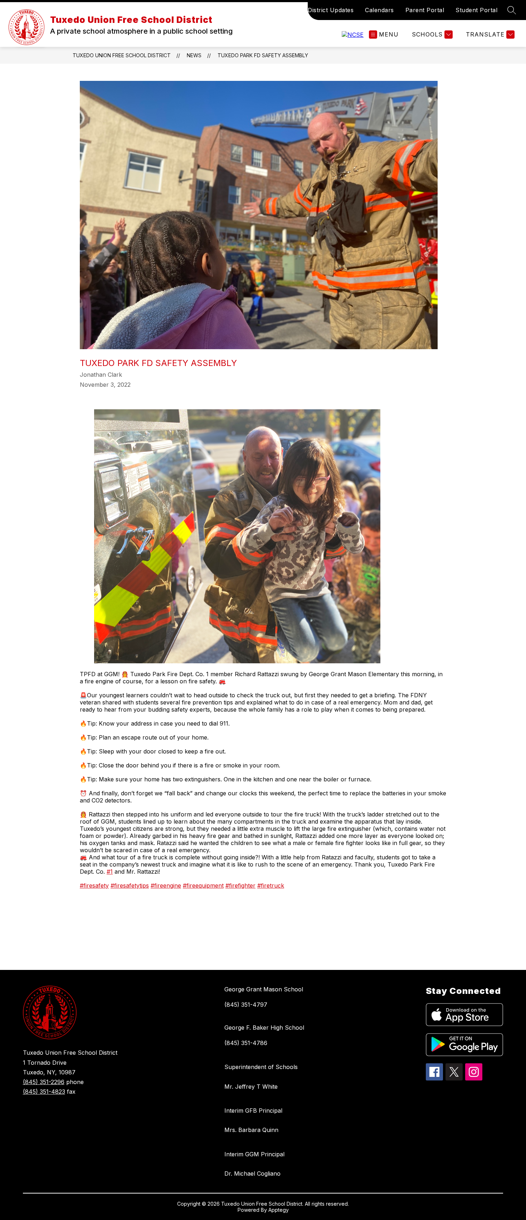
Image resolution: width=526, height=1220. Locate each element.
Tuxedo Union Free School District (122, 55)
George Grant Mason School (263, 989)
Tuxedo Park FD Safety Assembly (263, 55)
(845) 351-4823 (44, 1091)
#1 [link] (110, 871)
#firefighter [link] (240, 885)
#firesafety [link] (94, 885)
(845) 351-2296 (43, 1081)
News (194, 55)
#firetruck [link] (270, 885)
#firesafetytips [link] (130, 885)
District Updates (331, 10)
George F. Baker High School (264, 1027)
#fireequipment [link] (203, 885)
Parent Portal (424, 10)
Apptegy (278, 1210)
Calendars (379, 10)
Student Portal (476, 10)
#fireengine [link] (166, 885)
